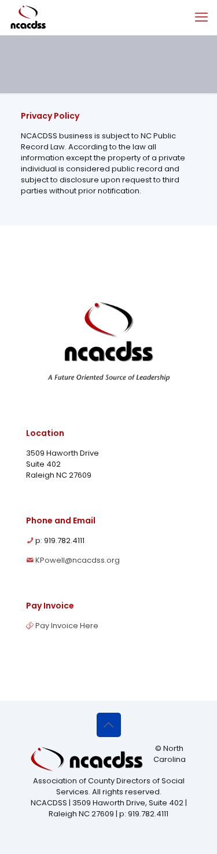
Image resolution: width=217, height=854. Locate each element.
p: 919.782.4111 (59, 540)
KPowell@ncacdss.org (77, 560)
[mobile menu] (201, 17)
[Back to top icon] (109, 725)
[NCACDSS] (28, 17)
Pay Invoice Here (66, 625)
